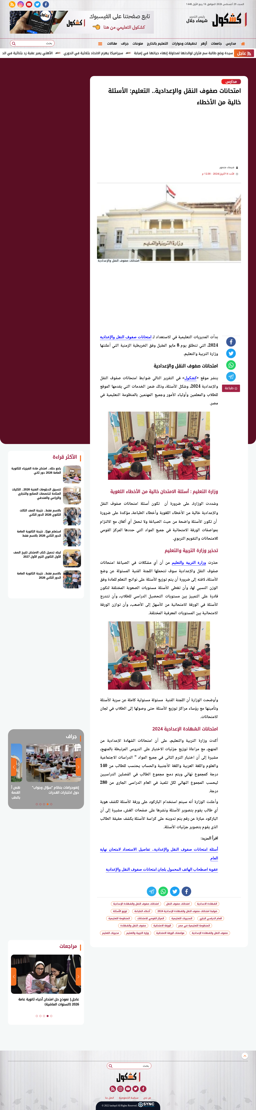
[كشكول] (229, 20)
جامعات (216, 43)
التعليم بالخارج (157, 43)
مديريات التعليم (110, 933)
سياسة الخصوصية (128, 1098)
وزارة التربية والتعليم (189, 562)
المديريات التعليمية (181, 918)
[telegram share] (231, 376)
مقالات (112, 43)
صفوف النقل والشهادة (133, 925)
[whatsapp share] (231, 365)
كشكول (190, 378)
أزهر (204, 43)
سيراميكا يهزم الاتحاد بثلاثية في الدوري (123, 53)
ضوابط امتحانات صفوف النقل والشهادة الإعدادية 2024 (187, 911)
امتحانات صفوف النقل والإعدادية (125, 337)
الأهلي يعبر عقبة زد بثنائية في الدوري (54, 53)
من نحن (147, 1098)
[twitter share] (231, 353)
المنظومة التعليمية (119, 918)
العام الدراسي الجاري (211, 918)
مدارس (231, 43)
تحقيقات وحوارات (184, 43)
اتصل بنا (109, 1098)
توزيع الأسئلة (120, 911)
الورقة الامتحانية (162, 925)
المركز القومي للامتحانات (150, 918)
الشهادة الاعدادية (207, 904)
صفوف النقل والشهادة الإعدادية (210, 933)
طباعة (230, 388)
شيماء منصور (227, 167)
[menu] (100, 44)
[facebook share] (231, 342)
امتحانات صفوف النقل (178, 904)
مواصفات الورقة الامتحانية (170, 933)
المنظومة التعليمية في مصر (194, 925)
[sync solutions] (146, 1105)
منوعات (138, 43)
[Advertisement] (144, 135)
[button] (51, 804)
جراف (125, 43)
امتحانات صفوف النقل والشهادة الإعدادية (136, 904)
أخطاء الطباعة (142, 911)
